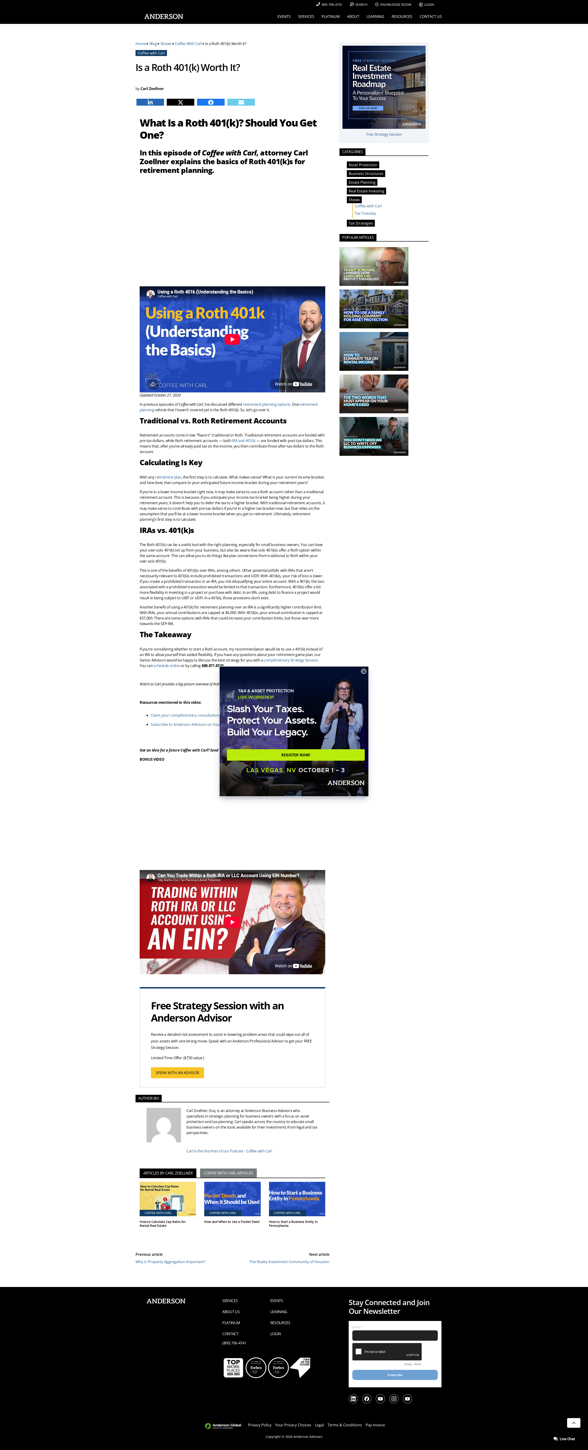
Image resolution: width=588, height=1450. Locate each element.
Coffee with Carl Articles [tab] (228, 1173)
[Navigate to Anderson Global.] (225, 1426)
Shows (166, 43)
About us (231, 1311)
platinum (231, 1322)
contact (230, 1333)
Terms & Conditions (345, 1424)
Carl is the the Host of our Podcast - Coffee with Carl (229, 1151)
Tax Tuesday (365, 213)
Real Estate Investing (366, 191)
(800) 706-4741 (234, 1343)
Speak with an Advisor (177, 1072)
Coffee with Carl (188, 43)
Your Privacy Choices (293, 1424)
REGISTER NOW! (295, 754)
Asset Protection (363, 164)
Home (141, 43)
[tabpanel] (232, 1211)
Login (429, 4)
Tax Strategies (361, 223)
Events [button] (284, 16)
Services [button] (306, 16)
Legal (319, 1424)
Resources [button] (402, 16)
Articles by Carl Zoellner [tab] (168, 1173)
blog (153, 43)
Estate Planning (362, 182)
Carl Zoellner (152, 88)
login (275, 1333)
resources (280, 1322)
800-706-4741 (332, 4)
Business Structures (366, 173)
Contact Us (431, 16)
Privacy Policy (259, 1424)
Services (230, 1300)
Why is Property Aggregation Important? (170, 1261)
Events (276, 1300)
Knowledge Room (395, 4)
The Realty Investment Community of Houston (289, 1261)
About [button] (353, 16)
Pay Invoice (375, 1424)
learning (278, 1311)
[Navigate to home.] (162, 16)
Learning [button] (375, 16)
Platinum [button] (331, 16)
